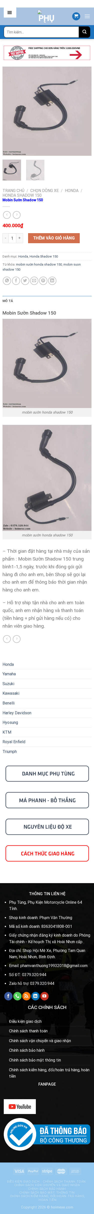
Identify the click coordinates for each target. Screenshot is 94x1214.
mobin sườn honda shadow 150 (39, 264)
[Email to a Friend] (34, 281)
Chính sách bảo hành (27, 1050)
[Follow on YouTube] (44, 996)
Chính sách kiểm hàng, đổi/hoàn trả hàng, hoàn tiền (49, 1073)
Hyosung (10, 722)
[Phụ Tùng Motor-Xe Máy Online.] (46, 16)
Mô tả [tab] (8, 301)
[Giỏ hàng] (76, 16)
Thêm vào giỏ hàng (54, 238)
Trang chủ (13, 190)
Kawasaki (11, 693)
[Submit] (84, 32)
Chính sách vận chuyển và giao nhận (40, 1040)
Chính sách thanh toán (28, 1031)
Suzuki (8, 683)
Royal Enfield (14, 741)
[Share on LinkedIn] (52, 281)
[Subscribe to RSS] (26, 996)
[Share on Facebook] (16, 281)
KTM (7, 732)
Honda (71, 190)
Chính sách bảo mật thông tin (35, 1060)
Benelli (9, 703)
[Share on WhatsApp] (7, 281)
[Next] (83, 111)
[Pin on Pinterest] (43, 281)
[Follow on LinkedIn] (35, 996)
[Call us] (17, 996)
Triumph (10, 751)
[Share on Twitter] (25, 281)
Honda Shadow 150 (22, 195)
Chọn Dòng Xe (44, 190)
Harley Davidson (17, 713)
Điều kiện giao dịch (25, 1021)
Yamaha (9, 674)
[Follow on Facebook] (8, 996)
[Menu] (87, 16)
